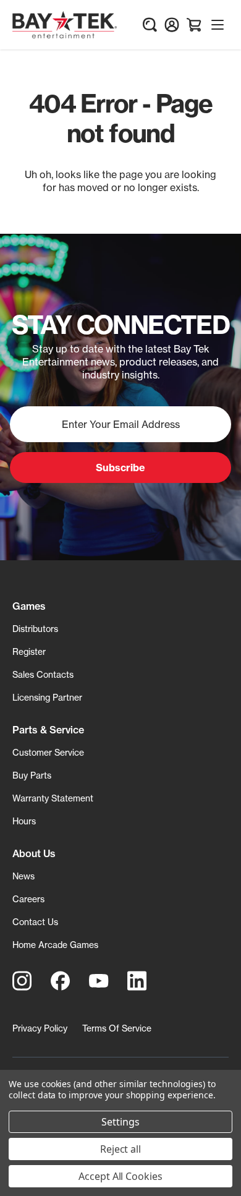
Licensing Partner (47, 697)
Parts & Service (48, 730)
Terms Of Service (116, 1028)
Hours (24, 821)
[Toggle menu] (217, 25)
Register (29, 651)
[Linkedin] (137, 981)
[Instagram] (22, 981)
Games (29, 606)
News (23, 876)
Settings (120, 1122)
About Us (34, 853)
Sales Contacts (43, 674)
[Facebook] (60, 981)
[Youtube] (99, 981)
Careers (28, 899)
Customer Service (48, 752)
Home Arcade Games (55, 944)
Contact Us (35, 921)
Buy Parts (31, 775)
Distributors (35, 628)
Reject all (121, 1149)
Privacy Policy (39, 1028)
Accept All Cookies (120, 1176)
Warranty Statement (52, 798)
